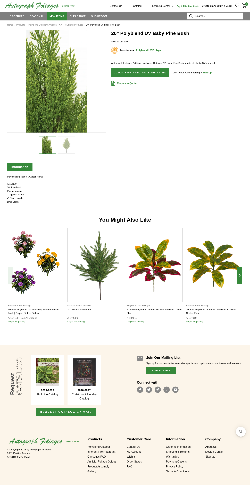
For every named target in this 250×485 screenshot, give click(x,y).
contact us (116, 5)
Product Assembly (98, 466)
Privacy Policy (174, 466)
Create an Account (212, 5)
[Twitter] (149, 390)
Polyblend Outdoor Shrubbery (42, 25)
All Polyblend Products (72, 25)
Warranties (172, 456)
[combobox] (215, 16)
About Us (210, 446)
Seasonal (37, 16)
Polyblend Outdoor (98, 446)
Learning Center (161, 5)
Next (239, 275)
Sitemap (210, 456)
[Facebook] (140, 390)
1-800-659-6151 (189, 5)
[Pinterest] (158, 390)
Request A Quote (126, 83)
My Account (134, 451)
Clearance (78, 16)
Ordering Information (178, 446)
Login (229, 5)
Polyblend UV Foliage (148, 50)
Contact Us (133, 446)
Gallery (91, 471)
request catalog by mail (66, 411)
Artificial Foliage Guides (101, 461)
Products (17, 16)
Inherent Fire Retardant (101, 451)
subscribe (161, 370)
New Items (56, 16)
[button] (241, 432)
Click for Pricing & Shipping (140, 72)
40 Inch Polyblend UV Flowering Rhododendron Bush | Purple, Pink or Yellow (33, 311)
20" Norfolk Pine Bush (79, 309)
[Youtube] (175, 390)
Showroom (99, 16)
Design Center (214, 451)
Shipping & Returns (178, 451)
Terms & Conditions (178, 471)
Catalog (137, 5)
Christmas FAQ (96, 456)
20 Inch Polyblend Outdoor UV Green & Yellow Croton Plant (211, 311)
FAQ (129, 466)
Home (10, 25)
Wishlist (131, 456)
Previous (10, 275)
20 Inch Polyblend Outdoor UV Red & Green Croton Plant (154, 311)
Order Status (134, 461)
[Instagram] (166, 390)
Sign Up (207, 72)
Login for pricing (16, 321)
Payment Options (176, 461)
